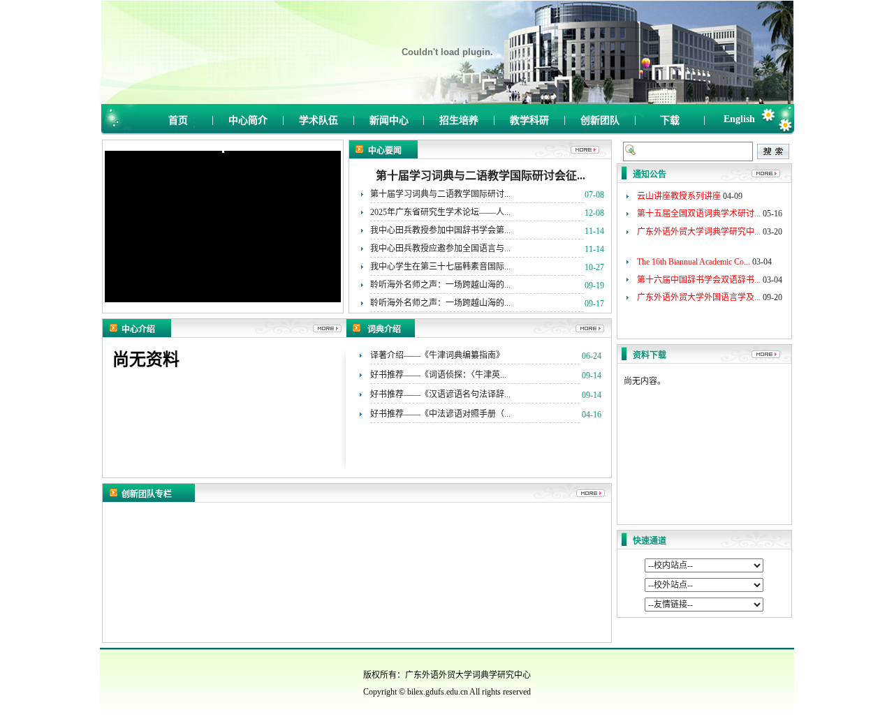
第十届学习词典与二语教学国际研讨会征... (480, 175)
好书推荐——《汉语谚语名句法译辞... (440, 394)
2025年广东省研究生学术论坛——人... (440, 212)
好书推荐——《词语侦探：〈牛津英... (438, 375)
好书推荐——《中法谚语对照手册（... (440, 414)
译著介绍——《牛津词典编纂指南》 (437, 355)
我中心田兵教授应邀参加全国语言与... (440, 248)
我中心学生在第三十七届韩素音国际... (440, 267)
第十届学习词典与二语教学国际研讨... (440, 194)
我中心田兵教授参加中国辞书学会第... (440, 230)
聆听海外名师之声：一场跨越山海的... (440, 285)
